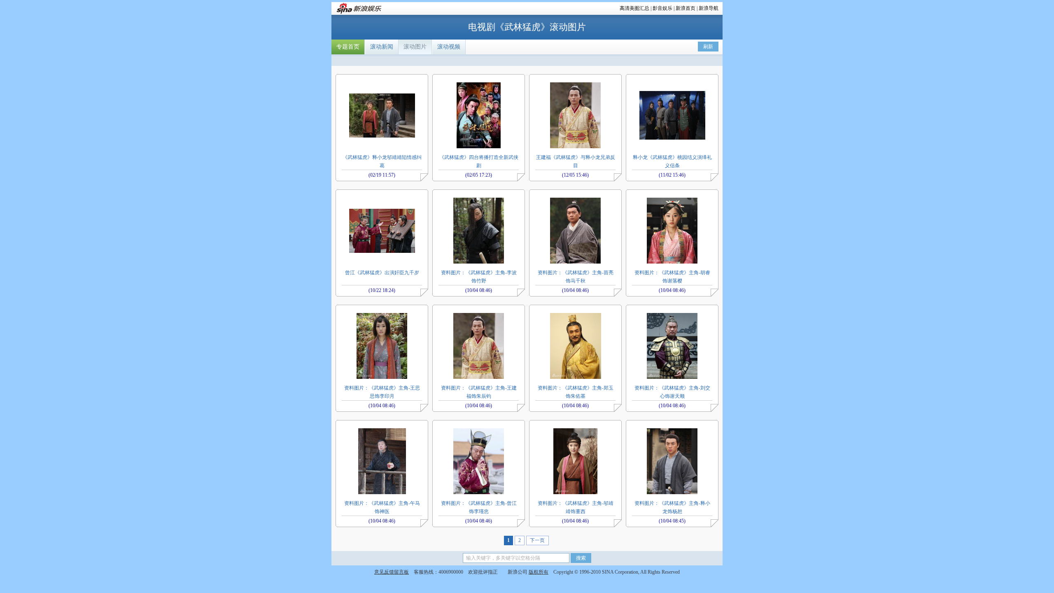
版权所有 (538, 572)
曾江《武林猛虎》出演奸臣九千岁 (382, 272)
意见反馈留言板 (391, 572)
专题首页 (347, 47)
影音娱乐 (662, 8)
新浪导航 (708, 8)
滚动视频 (448, 47)
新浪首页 (685, 8)
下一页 (537, 540)
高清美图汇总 (634, 8)
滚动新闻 (381, 47)
